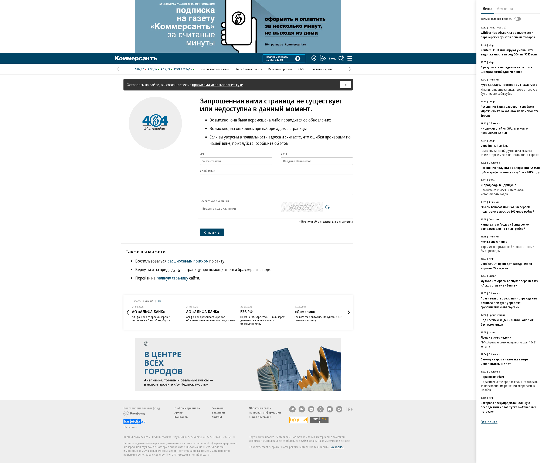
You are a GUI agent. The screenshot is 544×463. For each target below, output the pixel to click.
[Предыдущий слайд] (127, 312)
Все (159, 300)
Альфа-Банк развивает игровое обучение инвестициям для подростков (210, 318)
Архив (178, 412)
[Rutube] (330, 409)
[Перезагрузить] (327, 207)
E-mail (284, 153)
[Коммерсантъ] (136, 58)
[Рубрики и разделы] (350, 58)
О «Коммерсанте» (187, 408)
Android (217, 417)
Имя (202, 153)
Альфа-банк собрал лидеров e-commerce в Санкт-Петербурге (151, 318)
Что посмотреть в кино (215, 69)
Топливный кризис (321, 69)
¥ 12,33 (165, 69)
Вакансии (218, 412)
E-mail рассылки (260, 417)
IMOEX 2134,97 (183, 69)
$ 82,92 (139, 69)
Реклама (218, 408)
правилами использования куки (217, 84)
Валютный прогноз (280, 69)
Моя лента (504, 8)
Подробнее (337, 447)
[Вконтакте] (302, 409)
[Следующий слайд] (348, 312)
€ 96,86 (152, 69)
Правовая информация (265, 412)
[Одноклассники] (320, 409)
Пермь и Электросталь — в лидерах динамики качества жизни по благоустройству (262, 320)
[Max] (339, 409)
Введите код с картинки (214, 201)
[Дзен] (311, 409)
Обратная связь (260, 408)
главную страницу (172, 278)
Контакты (181, 417)
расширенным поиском (187, 261)
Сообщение (207, 170)
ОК (346, 85)
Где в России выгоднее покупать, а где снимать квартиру (318, 318)
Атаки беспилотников (248, 69)
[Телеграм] (292, 409)
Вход (332, 58)
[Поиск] (341, 58)
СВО (301, 69)
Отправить (212, 232)
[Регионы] (314, 58)
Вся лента (489, 421)
